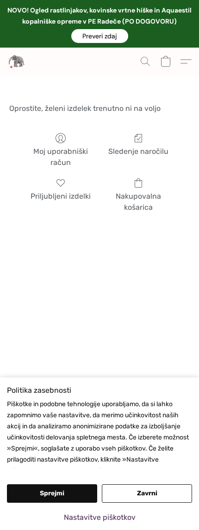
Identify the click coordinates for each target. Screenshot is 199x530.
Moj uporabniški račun (60, 157)
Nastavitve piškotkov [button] (100, 517)
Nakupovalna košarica (138, 202)
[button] (99, 36)
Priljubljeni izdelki (61, 196)
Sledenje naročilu (138, 151)
